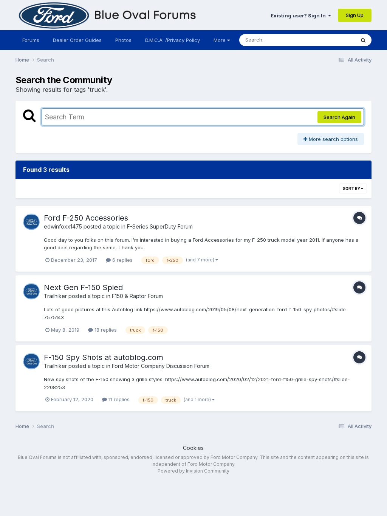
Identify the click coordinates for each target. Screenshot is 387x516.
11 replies (118, 399)
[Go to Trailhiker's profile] (31, 291)
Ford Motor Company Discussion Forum (160, 366)
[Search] (363, 40)
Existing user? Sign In (299, 15)
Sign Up (355, 15)
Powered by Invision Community (193, 471)
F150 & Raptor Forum (137, 296)
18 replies (105, 330)
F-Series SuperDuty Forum (160, 226)
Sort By (352, 188)
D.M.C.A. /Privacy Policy (172, 40)
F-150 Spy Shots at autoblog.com (103, 357)
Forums (30, 40)
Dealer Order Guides (77, 40)
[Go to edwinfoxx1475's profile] (31, 221)
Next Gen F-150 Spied (83, 287)
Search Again (339, 117)
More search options (332, 139)
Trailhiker (55, 296)
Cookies (193, 448)
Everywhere (331, 40)
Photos (123, 40)
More (220, 40)
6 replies (122, 260)
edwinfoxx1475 (63, 226)
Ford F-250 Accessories (86, 217)
